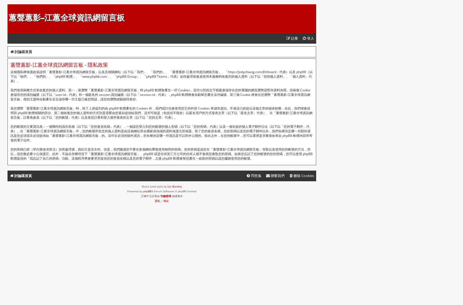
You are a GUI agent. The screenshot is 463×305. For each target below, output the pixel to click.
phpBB (147, 191)
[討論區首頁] (12, 7)
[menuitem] (308, 38)
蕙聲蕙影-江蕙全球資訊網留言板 (67, 17)
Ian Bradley (174, 186)
